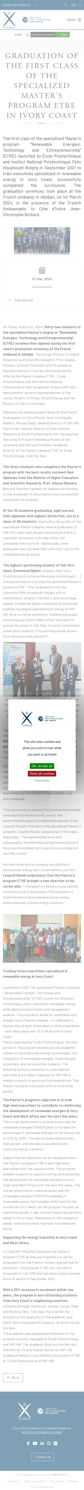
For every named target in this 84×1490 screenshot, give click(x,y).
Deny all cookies (42, 773)
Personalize (42, 780)
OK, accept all (42, 766)
